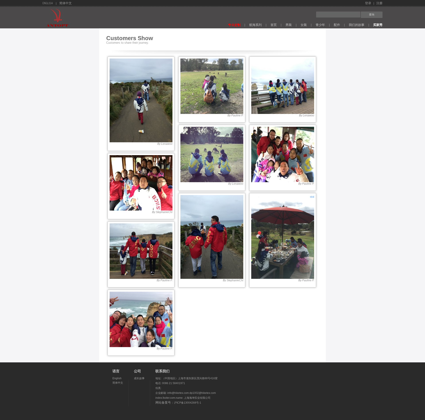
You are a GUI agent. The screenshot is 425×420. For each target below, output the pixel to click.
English (47, 3)
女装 (304, 25)
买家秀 (377, 25)
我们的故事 (356, 25)
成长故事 (139, 378)
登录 (368, 3)
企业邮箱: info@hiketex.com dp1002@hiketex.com (185, 393)
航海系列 (255, 25)
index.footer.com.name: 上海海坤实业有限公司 (183, 397)
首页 (273, 25)
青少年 (320, 25)
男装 (289, 25)
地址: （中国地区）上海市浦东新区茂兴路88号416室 (186, 378)
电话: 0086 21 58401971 (170, 383)
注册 (379, 3)
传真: (158, 388)
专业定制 (234, 25)
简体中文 (65, 3)
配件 (337, 25)
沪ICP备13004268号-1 (187, 402)
